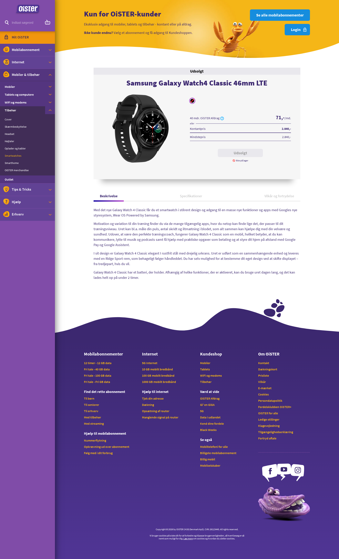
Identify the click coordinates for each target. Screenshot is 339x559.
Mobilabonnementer (103, 353)
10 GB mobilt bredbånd (157, 369)
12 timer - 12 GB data (97, 363)
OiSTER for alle (268, 413)
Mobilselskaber (210, 465)
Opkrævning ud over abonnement (106, 447)
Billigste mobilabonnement (218, 453)
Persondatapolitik (270, 401)
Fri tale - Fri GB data (97, 382)
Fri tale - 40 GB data (97, 369)
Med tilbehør (92, 417)
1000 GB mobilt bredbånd (159, 382)
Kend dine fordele (212, 423)
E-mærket (265, 388)
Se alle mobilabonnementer (280, 15)
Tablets (205, 369)
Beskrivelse (109, 196)
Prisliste (263, 375)
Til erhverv (91, 411)
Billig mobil (207, 459)
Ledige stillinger (268, 419)
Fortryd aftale (267, 438)
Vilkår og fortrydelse (279, 196)
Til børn (89, 398)
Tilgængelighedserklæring (275, 432)
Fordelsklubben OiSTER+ (274, 407)
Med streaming (94, 423)
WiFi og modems (211, 375)
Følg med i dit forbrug (98, 453)
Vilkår (262, 382)
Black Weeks (208, 430)
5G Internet (149, 363)
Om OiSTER (268, 353)
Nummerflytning (95, 440)
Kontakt (263, 363)
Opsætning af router (155, 411)
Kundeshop (211, 353)
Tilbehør (205, 382)
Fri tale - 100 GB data (97, 375)
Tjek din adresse (153, 398)
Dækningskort (267, 369)
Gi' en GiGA (207, 405)
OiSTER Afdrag (210, 398)
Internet (150, 353)
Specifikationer (191, 196)
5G (202, 411)
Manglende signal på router (160, 417)
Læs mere (188, 538)
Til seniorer (91, 405)
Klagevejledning (269, 426)
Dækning (148, 405)
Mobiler (205, 363)
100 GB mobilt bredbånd (158, 375)
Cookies (263, 394)
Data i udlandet (210, 417)
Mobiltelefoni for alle (214, 447)
